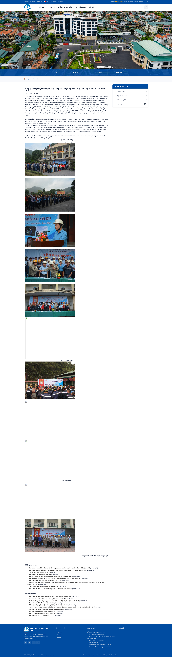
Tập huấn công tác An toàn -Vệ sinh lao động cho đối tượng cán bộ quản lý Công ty (51, 576)
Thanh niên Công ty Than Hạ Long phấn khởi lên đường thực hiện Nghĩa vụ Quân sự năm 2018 (54, 601)
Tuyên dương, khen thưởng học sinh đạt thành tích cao (43, 586)
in (38, 642)
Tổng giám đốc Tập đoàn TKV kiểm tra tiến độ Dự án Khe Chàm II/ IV (47, 599)
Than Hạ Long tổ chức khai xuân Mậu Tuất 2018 (41, 603)
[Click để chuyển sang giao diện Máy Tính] (147, 655)
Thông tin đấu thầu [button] (65, 7)
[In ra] (104, 93)
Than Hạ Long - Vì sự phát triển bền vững (40, 574)
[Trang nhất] (34, 7)
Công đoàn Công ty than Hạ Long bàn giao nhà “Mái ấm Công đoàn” (46, 609)
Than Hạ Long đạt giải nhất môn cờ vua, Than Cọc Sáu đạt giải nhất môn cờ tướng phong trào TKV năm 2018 (57, 570)
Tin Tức (59, 635)
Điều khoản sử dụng (101, 655)
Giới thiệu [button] (42, 7)
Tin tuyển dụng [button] (80, 7)
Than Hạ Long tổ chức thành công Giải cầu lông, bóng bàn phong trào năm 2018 (50, 596)
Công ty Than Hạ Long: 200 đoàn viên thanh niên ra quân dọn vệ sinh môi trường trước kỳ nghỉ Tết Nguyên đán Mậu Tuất (61, 607)
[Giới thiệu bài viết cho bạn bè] (100, 93)
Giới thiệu (59, 632)
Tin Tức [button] (52, 7)
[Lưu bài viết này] (107, 93)
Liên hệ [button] (91, 7)
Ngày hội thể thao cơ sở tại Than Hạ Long (40, 572)
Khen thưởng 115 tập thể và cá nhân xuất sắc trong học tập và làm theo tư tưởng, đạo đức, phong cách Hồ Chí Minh (59, 568)
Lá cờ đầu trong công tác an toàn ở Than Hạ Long (42, 611)
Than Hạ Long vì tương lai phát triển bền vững (41, 615)
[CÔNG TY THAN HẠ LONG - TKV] (27, 7)
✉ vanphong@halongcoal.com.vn (133, 1)
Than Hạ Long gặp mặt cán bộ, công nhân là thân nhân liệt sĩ (45, 580)
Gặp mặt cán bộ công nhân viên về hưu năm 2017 (42, 613)
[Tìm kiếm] (147, 2)
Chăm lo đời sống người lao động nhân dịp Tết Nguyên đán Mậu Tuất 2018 (48, 605)
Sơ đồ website (113, 655)
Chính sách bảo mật (88, 655)
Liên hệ (59, 637)
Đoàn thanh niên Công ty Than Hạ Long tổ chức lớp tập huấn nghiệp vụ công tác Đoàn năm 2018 (54, 578)
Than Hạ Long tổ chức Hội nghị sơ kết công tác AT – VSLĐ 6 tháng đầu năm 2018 (50, 588)
